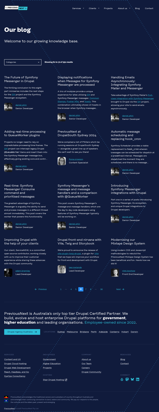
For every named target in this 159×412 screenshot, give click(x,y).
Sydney (61, 332)
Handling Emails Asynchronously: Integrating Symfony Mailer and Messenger (127, 83)
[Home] (16, 9)
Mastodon (127, 379)
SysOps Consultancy (14, 376)
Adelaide (103, 332)
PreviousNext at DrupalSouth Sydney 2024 (77, 133)
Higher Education (52, 364)
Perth (94, 332)
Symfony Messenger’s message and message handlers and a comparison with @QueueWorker (77, 191)
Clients (92, 8)
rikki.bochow (128, 271)
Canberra (114, 332)
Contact (149, 8)
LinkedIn (137, 379)
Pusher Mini (73, 102)
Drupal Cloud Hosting (15, 364)
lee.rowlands (75, 267)
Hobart (125, 332)
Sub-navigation (83, 8)
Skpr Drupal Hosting (53, 380)
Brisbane (84, 332)
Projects (108, 8)
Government (49, 359)
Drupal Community (91, 372)
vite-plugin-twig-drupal (69, 254)
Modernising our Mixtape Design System (128, 241)
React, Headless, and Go (16, 372)
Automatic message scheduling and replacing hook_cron (126, 135)
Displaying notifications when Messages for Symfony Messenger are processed (78, 81)
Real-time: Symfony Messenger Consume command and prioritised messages (19, 191)
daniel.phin (21, 105)
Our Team (86, 364)
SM (13, 95)
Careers (86, 368)
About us (122, 8)
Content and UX (12, 359)
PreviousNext (9, 408)
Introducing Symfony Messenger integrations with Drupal (128, 189)
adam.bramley (22, 271)
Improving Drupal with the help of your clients (21, 241)
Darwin (134, 332)
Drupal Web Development (17, 368)
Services (76, 8)
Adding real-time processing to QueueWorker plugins (25, 133)
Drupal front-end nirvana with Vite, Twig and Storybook (79, 241)
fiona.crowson (76, 159)
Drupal (121, 379)
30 (101, 289)
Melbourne (72, 332)
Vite (96, 254)
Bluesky (132, 379)
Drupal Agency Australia (20, 332)
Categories (11, 62)
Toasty (87, 102)
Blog (137, 8)
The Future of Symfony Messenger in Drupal (21, 79)
